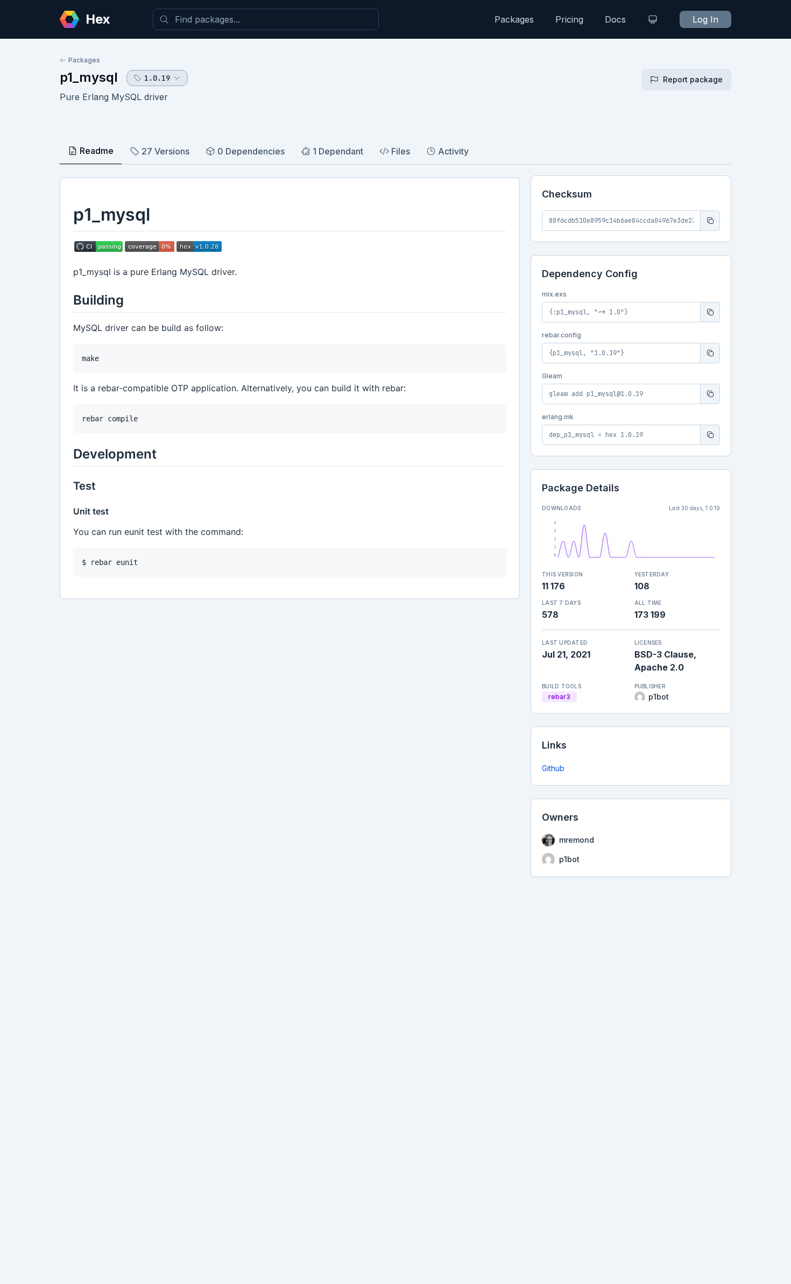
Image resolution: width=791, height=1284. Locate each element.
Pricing (569, 19)
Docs (615, 19)
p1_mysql (89, 77)
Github (553, 768)
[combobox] (266, 19)
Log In (705, 19)
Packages (514, 19)
